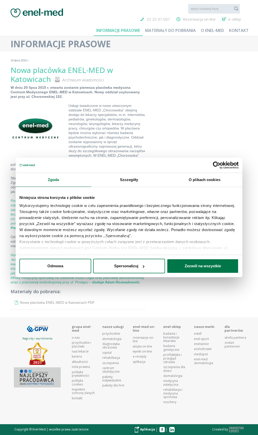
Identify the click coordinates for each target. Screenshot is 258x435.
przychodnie (111, 333)
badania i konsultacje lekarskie (171, 337)
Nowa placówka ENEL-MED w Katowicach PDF (57, 302)
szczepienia (110, 363)
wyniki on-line (142, 351)
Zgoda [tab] (53, 180)
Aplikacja (147, 429)
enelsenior (201, 344)
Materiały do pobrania (170, 30)
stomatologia (111, 339)
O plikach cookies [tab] (204, 180)
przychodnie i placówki (81, 344)
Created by (220, 429)
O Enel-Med (212, 30)
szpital (107, 353)
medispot (201, 354)
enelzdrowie (203, 349)
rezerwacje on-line (143, 339)
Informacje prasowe (118, 30)
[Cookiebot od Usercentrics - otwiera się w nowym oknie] (217, 165)
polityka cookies (77, 382)
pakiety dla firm (113, 385)
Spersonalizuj (126, 266)
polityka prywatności (80, 374)
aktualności (80, 362)
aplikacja (139, 362)
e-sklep (234, 19)
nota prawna (81, 367)
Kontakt (239, 30)
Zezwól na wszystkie (203, 266)
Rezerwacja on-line (199, 19)
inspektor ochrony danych (83, 391)
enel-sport (201, 339)
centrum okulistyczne (111, 370)
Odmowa (55, 266)
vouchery (169, 402)
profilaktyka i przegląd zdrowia (172, 358)
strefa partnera (235, 337)
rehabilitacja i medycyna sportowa (172, 393)
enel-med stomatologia (203, 361)
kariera (77, 356)
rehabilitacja (111, 358)
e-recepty (139, 356)
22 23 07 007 (158, 19)
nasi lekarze (80, 351)
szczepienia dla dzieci (174, 369)
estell (198, 333)
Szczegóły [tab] (129, 180)
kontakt (77, 398)
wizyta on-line (142, 346)
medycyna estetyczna (170, 382)
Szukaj (236, 8)
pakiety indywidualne (111, 378)
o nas (76, 337)
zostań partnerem (232, 344)
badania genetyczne (171, 348)
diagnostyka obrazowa (111, 346)
